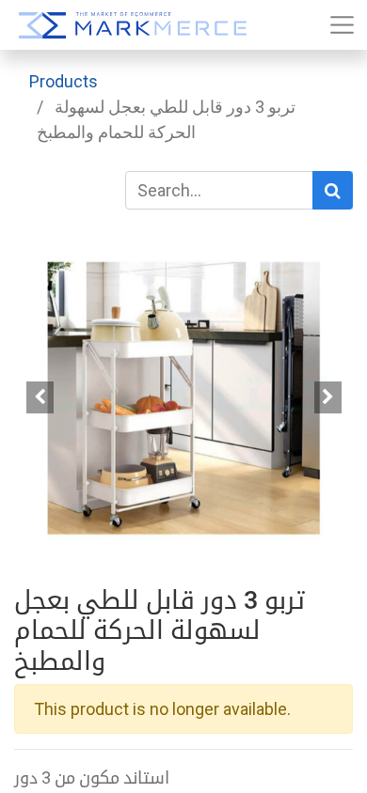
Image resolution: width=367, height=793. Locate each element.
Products (63, 81)
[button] (39, 397)
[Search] (332, 190)
